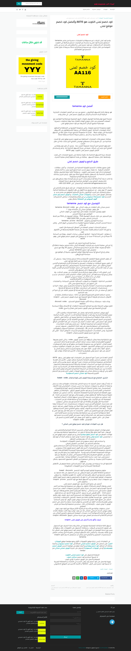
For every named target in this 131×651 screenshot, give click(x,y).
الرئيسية (38, 648)
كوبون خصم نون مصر (61, 195)
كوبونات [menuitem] (105, 9)
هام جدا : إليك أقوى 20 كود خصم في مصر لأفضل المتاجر (27, 96)
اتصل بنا (31, 648)
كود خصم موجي (96, 437)
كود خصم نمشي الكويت (74, 555)
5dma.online (82, 648)
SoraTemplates (103, 648)
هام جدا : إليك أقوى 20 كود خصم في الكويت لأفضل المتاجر (28, 113)
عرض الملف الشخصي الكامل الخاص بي (105, 611)
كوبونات (101, 18)
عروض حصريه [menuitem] (96, 9)
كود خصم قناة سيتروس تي (94, 197)
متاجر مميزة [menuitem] (86, 9)
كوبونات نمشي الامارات (81, 195)
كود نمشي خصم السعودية (76, 373)
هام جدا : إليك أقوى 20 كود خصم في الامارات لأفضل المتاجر (28, 105)
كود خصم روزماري (92, 546)
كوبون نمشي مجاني (62, 548)
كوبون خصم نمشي (88, 544)
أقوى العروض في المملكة (87, 199)
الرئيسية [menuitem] (112, 9)
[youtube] (25, 9)
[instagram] (17, 9)
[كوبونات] (31, 65)
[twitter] (20, 9)
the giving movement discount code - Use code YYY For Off (33, 78)
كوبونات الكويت (104, 569)
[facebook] (23, 9)
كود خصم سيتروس (65, 544)
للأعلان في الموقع (22, 648)
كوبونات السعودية (91, 548)
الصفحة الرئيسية (108, 18)
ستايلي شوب (72, 557)
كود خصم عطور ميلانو (89, 435)
